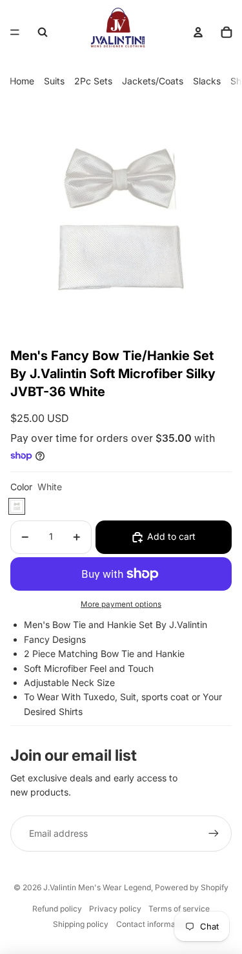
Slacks (207, 80)
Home (22, 80)
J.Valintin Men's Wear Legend (97, 887)
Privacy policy (115, 908)
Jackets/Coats (152, 80)
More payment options (121, 604)
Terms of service (179, 908)
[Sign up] (213, 833)
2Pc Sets (93, 80)
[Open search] (42, 32)
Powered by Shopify (191, 887)
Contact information (152, 924)
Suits (54, 80)
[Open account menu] (198, 32)
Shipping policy (80, 924)
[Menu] (15, 32)
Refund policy (57, 908)
